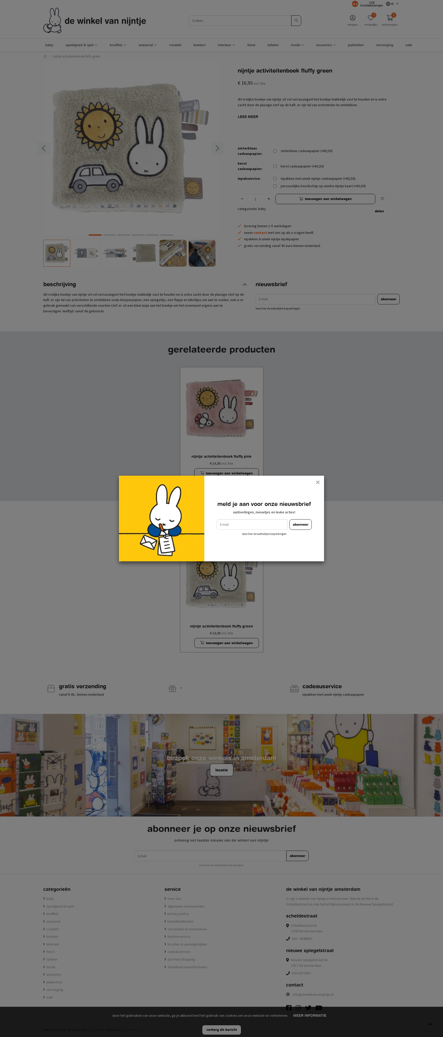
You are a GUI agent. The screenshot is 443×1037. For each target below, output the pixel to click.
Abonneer (300, 524)
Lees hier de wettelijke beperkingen (264, 534)
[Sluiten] (317, 482)
